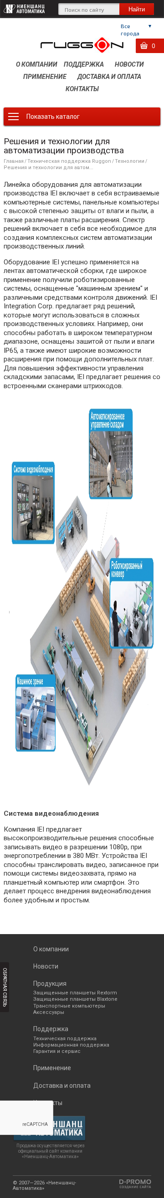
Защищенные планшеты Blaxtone (75, 999)
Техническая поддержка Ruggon (69, 161)
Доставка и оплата (109, 76)
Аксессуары (48, 1012)
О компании (36, 64)
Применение (45, 76)
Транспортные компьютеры (69, 1006)
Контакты (82, 89)
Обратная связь (4, 987)
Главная (14, 161)
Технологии (129, 161)
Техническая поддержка (65, 1039)
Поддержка (84, 64)
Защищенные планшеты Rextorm (75, 993)
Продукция (50, 983)
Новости (129, 64)
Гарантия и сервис (57, 1051)
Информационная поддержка (71, 1045)
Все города (130, 29)
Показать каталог (53, 116)
